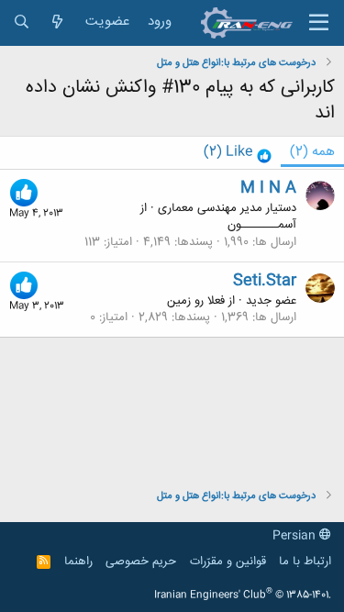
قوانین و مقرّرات (228, 561)
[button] (318, 23)
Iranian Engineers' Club (242, 595)
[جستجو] (21, 22)
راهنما (78, 561)
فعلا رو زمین (196, 301)
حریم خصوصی (140, 561)
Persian (295, 536)
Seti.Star (264, 281)
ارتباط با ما (305, 561)
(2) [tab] (312, 151)
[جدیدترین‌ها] (57, 22)
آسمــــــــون (261, 225)
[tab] (237, 153)
